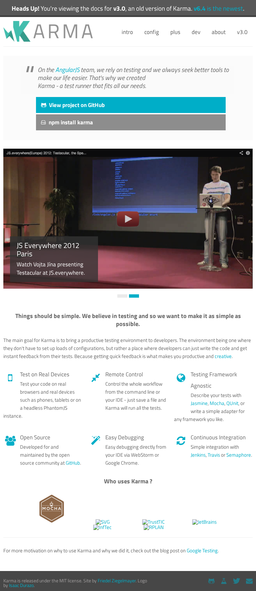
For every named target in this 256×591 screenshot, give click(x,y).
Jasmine (199, 403)
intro (127, 32)
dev (196, 32)
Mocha (217, 403)
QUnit (232, 403)
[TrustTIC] (153, 522)
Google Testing (202, 550)
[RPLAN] (154, 527)
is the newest (218, 8)
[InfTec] (102, 527)
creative (223, 356)
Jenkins (198, 455)
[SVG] (103, 522)
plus (175, 32)
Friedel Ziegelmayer (117, 580)
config (151, 32)
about (219, 32)
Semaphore (238, 455)
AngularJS (67, 69)
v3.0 (242, 32)
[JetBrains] (204, 522)
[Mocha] (52, 522)
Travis (214, 455)
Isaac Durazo (21, 585)
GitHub (73, 463)
